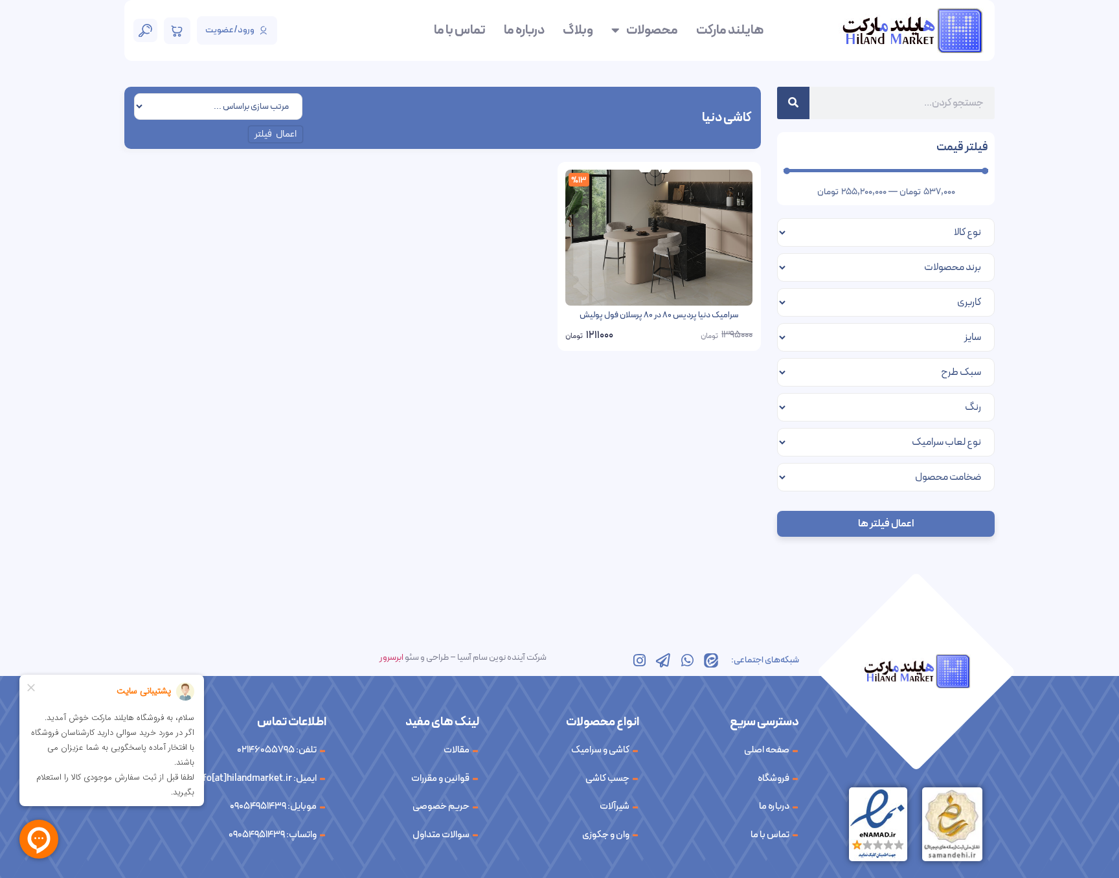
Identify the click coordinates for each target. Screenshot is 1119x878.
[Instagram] (639, 660)
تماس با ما (460, 30)
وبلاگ (578, 30)
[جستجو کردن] (793, 103)
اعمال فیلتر (275, 134)
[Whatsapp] (687, 660)
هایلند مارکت (729, 30)
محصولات (652, 30)
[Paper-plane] (663, 660)
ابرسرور (391, 657)
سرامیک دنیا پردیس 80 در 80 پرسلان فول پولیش (659, 315)
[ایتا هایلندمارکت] (711, 660)
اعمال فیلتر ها (886, 524)
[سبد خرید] (177, 30)
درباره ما (524, 30)
